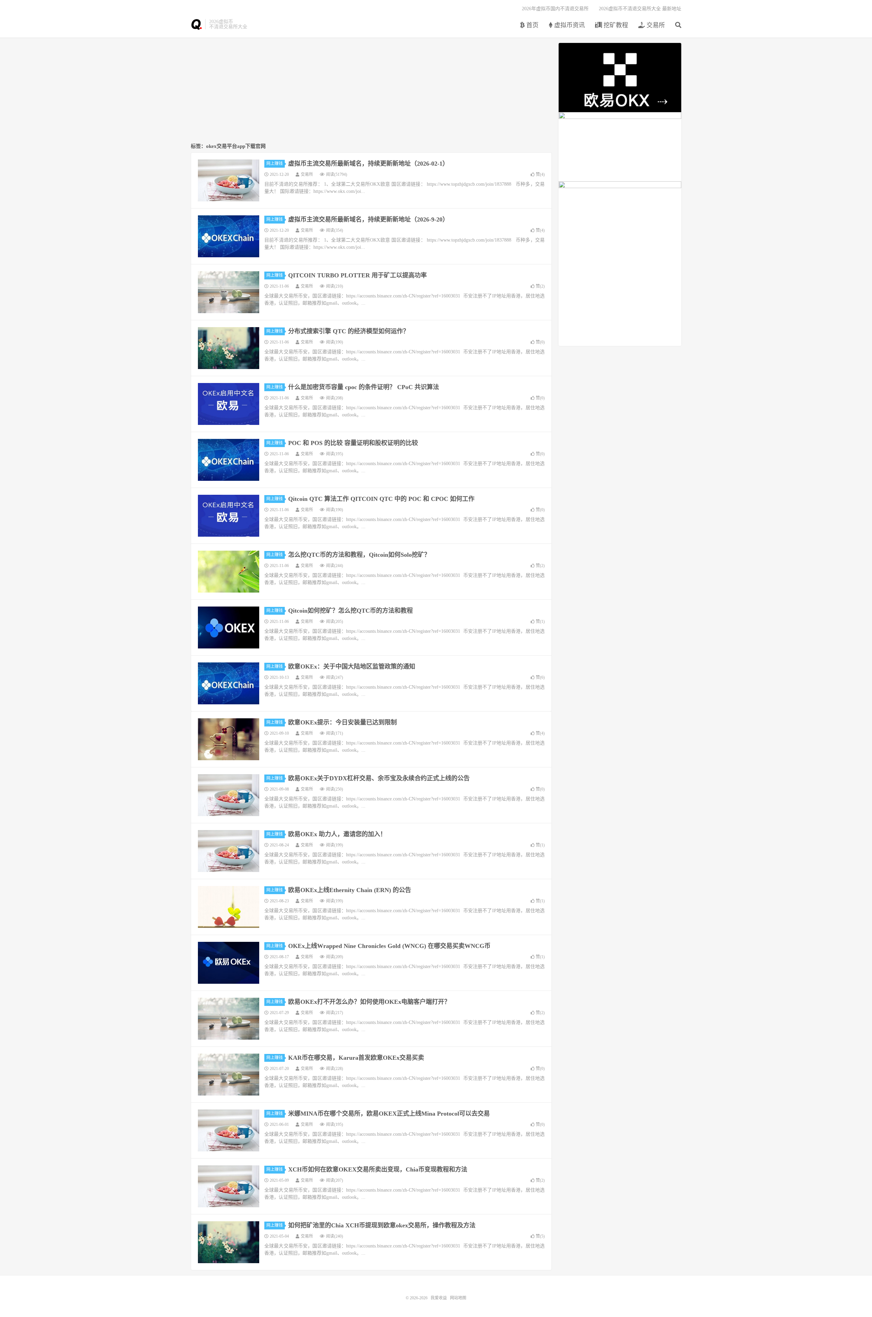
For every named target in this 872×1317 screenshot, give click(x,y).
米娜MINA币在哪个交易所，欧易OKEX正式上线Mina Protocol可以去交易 (389, 1113)
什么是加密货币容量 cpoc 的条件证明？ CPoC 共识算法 (363, 387)
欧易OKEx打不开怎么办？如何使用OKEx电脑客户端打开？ (369, 1001)
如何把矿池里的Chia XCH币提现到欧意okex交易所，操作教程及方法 (382, 1225)
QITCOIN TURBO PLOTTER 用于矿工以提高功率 (357, 275)
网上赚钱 (274, 163)
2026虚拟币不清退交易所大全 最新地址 (640, 8)
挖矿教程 (615, 25)
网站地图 (458, 1298)
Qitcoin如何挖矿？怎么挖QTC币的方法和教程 (350, 610)
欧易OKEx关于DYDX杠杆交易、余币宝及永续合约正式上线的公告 (379, 778)
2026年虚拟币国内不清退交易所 (555, 8)
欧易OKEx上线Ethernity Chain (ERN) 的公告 (349, 890)
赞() (540, 174)
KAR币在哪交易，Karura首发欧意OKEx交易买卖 (356, 1057)
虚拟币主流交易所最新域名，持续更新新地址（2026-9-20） (368, 219)
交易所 (655, 25)
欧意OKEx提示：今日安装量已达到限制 (342, 722)
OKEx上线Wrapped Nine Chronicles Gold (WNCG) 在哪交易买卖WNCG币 (389, 946)
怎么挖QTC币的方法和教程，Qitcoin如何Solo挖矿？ (359, 554)
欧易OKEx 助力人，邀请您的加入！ (337, 834)
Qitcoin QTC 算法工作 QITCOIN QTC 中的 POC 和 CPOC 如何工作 (381, 498)
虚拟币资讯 (568, 25)
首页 (532, 25)
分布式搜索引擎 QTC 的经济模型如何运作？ (348, 331)
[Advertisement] (371, 90)
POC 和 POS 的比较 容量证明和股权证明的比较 (353, 443)
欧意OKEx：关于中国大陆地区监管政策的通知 (351, 666)
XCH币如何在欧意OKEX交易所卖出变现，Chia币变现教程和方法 (377, 1169)
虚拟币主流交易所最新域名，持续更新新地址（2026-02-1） (368, 163)
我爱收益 (196, 24)
